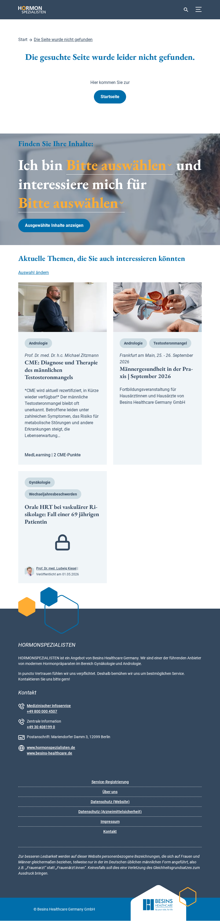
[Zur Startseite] (26, 10)
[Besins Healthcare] (153, 909)
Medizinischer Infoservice (49, 706)
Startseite (110, 96)
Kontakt (110, 831)
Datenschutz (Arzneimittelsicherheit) (110, 811)
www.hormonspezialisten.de (51, 747)
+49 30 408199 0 (41, 727)
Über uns (110, 792)
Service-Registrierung (110, 782)
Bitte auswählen (116, 165)
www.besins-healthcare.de (49, 753)
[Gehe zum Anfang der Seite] (211, 912)
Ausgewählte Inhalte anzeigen (54, 225)
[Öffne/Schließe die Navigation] (199, 9)
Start (22, 39)
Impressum (110, 821)
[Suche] (186, 9)
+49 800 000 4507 (42, 711)
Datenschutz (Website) (110, 802)
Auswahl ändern (33, 272)
